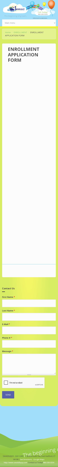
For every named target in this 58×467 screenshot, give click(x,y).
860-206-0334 (48, 462)
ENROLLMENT (20, 32)
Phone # (7, 337)
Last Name (8, 310)
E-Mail (6, 324)
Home (8, 32)
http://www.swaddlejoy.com (15, 462)
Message (7, 351)
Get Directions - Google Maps (32, 459)
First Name (8, 297)
